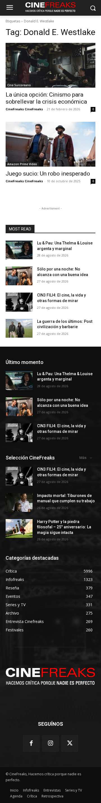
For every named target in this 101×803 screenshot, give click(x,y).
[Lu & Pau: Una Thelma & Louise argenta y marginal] (19, 250)
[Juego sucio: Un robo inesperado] (50, 144)
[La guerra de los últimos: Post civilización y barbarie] (19, 328)
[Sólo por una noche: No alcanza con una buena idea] (19, 276)
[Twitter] (69, 743)
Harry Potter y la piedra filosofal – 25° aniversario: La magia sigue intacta (64, 527)
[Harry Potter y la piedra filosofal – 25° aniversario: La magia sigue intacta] (19, 528)
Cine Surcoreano (19, 85)
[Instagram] (50, 743)
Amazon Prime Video (22, 164)
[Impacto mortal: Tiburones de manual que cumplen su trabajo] (19, 502)
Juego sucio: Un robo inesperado (48, 173)
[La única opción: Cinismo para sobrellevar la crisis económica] (50, 65)
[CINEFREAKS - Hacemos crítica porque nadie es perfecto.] (50, 675)
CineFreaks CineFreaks (24, 109)
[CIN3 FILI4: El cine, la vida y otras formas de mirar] (19, 302)
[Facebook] (31, 743)
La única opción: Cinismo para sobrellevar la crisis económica (46, 98)
